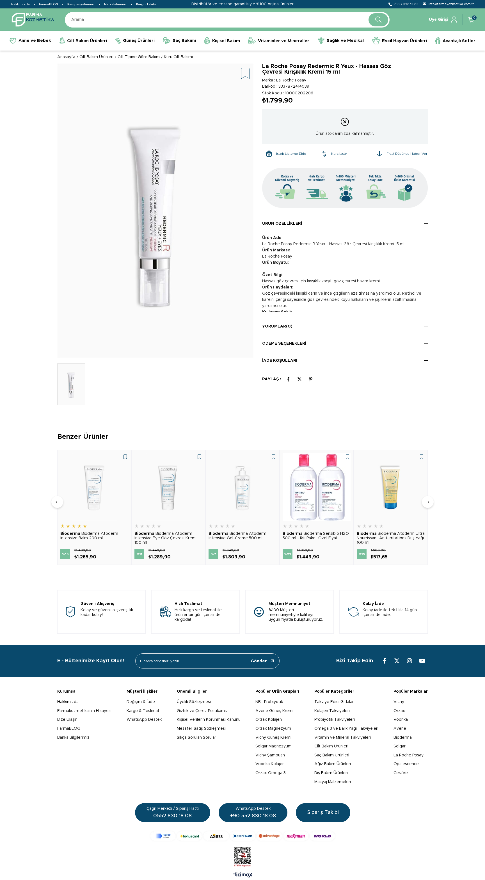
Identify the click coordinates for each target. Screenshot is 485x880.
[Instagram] (409, 661)
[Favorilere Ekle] (245, 74)
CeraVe (401, 773)
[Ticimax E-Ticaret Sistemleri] (243, 875)
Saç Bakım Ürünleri (331, 755)
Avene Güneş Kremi (274, 711)
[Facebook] (384, 661)
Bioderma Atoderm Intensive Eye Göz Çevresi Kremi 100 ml (165, 538)
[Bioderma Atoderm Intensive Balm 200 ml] (94, 487)
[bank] (242, 836)
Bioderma (403, 738)
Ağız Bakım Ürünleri (332, 764)
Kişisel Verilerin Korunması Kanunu (209, 720)
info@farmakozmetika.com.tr (451, 4)
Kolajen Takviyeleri (332, 711)
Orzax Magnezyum (273, 729)
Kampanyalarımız (81, 4)
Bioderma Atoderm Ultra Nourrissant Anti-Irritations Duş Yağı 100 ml (391, 538)
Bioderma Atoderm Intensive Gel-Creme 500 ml (237, 536)
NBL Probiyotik (269, 702)
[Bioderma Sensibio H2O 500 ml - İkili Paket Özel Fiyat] (317, 487)
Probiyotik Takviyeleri (334, 720)
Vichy (399, 702)
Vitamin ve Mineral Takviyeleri (342, 738)
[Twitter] (396, 661)
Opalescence (406, 764)
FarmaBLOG (48, 4)
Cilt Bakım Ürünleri (331, 746)
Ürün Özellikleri (282, 224)
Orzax (399, 711)
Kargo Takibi (146, 4)
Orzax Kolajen (268, 720)
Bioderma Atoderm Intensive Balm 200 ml (89, 536)
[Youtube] (422, 661)
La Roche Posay (409, 755)
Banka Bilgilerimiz (73, 738)
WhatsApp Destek (144, 720)
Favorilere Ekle (125, 456)
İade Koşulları (279, 361)
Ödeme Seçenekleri (284, 343)
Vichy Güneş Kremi (273, 738)
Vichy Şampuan (270, 755)
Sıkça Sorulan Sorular (196, 738)
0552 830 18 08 (406, 4)
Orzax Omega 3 (270, 773)
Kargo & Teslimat (143, 711)
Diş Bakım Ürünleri (331, 773)
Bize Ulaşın (67, 720)
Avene (400, 729)
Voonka (401, 720)
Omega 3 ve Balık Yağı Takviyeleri (346, 729)
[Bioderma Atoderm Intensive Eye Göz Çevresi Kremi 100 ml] (168, 487)
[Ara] (378, 19)
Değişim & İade (141, 702)
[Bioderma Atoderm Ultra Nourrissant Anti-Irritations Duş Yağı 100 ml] (391, 487)
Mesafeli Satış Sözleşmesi (201, 729)
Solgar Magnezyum (273, 746)
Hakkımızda (20, 4)
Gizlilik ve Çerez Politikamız (202, 711)
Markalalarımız (115, 4)
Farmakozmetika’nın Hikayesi (84, 711)
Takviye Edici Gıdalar (334, 702)
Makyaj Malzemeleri (332, 782)
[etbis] (242, 857)
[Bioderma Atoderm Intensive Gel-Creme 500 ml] (242, 487)
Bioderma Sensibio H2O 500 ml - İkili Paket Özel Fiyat (316, 536)
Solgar (400, 746)
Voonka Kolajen (270, 764)
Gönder (259, 661)
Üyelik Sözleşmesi (194, 702)
